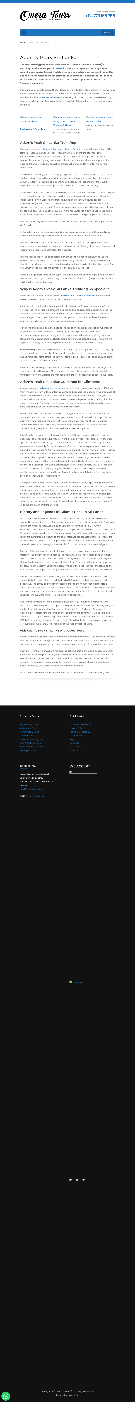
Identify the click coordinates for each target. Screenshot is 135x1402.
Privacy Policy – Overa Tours (68, 1395)
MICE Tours (75, 746)
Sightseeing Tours (29, 724)
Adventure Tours (28, 728)
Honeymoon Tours (29, 731)
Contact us (92, 672)
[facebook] (21, 2)
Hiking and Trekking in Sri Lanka (79, 295)
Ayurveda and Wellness (32, 746)
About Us (74, 743)
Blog (71, 739)
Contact (73, 750)
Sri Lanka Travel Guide (80, 724)
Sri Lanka (61, 68)
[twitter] (25, 2)
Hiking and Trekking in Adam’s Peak (60, 149)
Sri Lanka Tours (77, 735)
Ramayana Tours (29, 750)
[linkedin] (34, 2)
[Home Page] (23, 32)
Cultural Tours (27, 735)
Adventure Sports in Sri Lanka (55, 388)
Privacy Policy (76, 728)
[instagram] (30, 2)
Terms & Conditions (79, 731)
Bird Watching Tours (30, 743)
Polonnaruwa (51, 97)
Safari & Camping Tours (32, 739)
